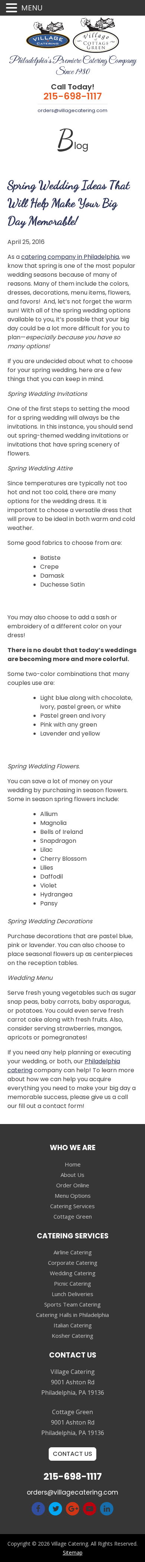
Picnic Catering (72, 1283)
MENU (31, 8)
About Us (72, 1174)
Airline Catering (73, 1252)
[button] (12, 8)
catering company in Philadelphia (70, 257)
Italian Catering (73, 1325)
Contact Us (72, 1454)
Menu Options (73, 1195)
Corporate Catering (72, 1262)
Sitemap (73, 1552)
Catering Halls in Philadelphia (72, 1314)
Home (73, 1164)
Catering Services (72, 1206)
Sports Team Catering (72, 1304)
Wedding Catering (73, 1273)
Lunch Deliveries (72, 1294)
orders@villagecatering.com (72, 110)
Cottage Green (73, 1216)
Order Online (72, 1185)
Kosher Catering (72, 1335)
